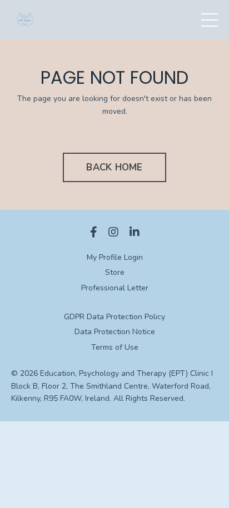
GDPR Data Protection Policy (114, 316)
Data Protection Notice (114, 331)
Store (115, 272)
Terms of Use (114, 347)
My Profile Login (115, 257)
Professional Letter (114, 288)
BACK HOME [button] (114, 167)
